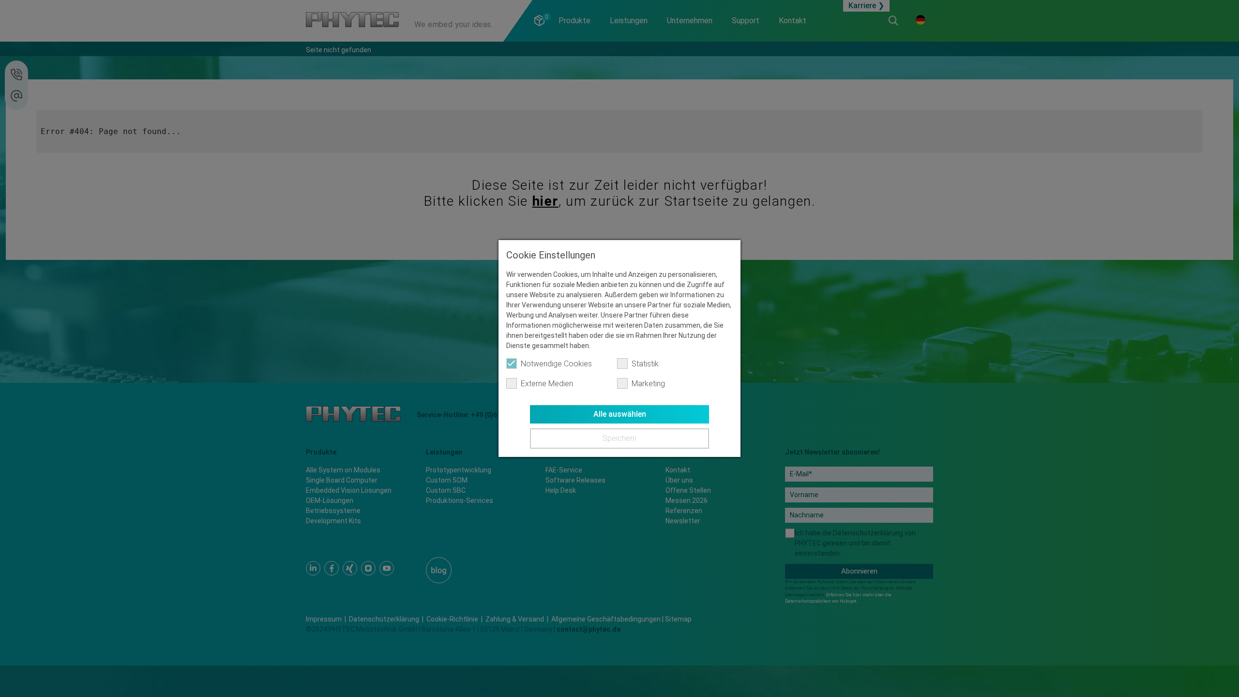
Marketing (648, 383)
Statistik (645, 363)
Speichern (619, 438)
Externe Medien (547, 383)
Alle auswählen (619, 414)
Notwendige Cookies (556, 363)
